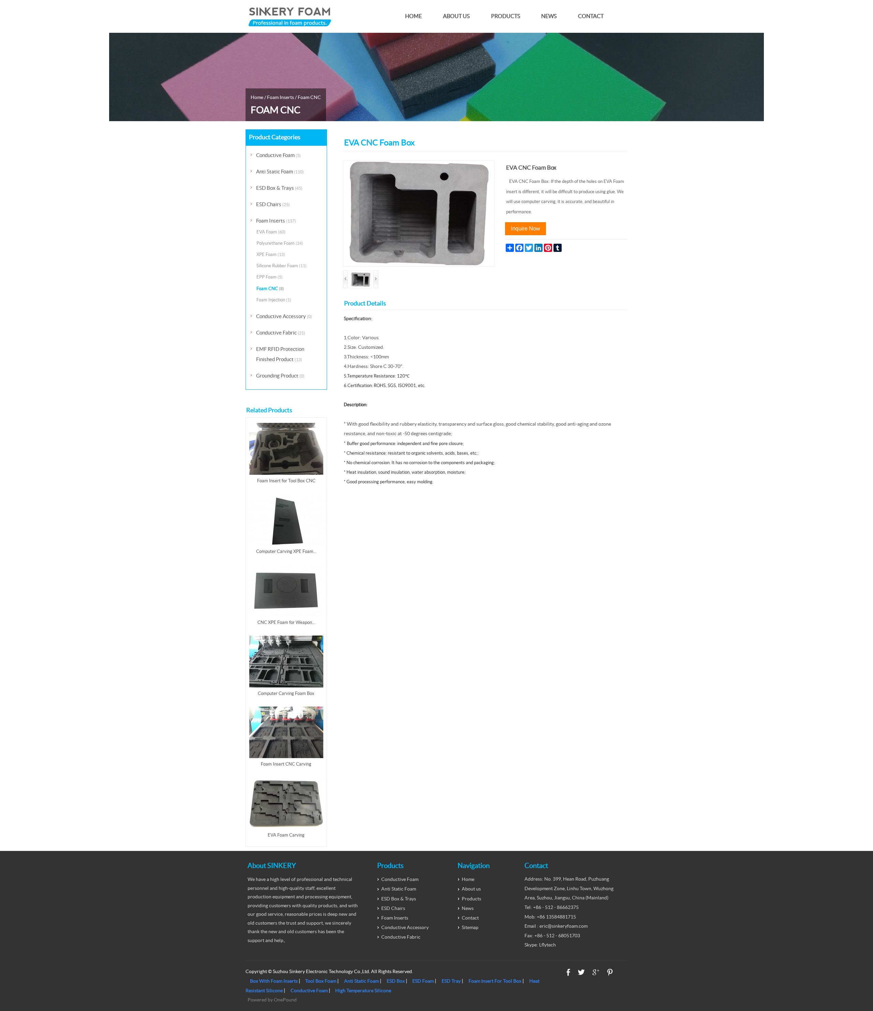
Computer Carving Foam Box (286, 693)
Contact (591, 16)
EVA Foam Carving (286, 835)
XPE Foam (270, 254)
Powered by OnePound (272, 999)
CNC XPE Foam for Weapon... (286, 622)
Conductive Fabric (280, 333)
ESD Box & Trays (279, 188)
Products (505, 16)
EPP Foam (269, 277)
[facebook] (568, 972)
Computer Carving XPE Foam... (286, 551)
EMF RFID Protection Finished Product (280, 354)
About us (456, 16)
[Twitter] (581, 972)
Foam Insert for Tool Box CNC (286, 480)
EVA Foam (270, 231)
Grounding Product (280, 376)
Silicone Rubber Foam (281, 265)
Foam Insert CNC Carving (286, 764)
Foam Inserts (280, 97)
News (549, 16)
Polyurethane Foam (279, 243)
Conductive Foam (278, 155)
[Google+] (596, 972)
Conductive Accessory (284, 316)
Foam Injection (273, 299)
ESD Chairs (273, 204)
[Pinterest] (610, 972)
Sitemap (470, 927)
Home (413, 16)
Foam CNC (309, 97)
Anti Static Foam (280, 171)
